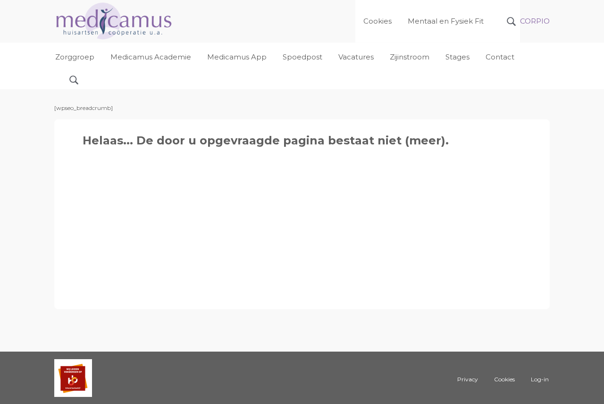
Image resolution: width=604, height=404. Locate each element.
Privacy (467, 379)
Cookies (504, 379)
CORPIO (535, 21)
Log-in (540, 379)
